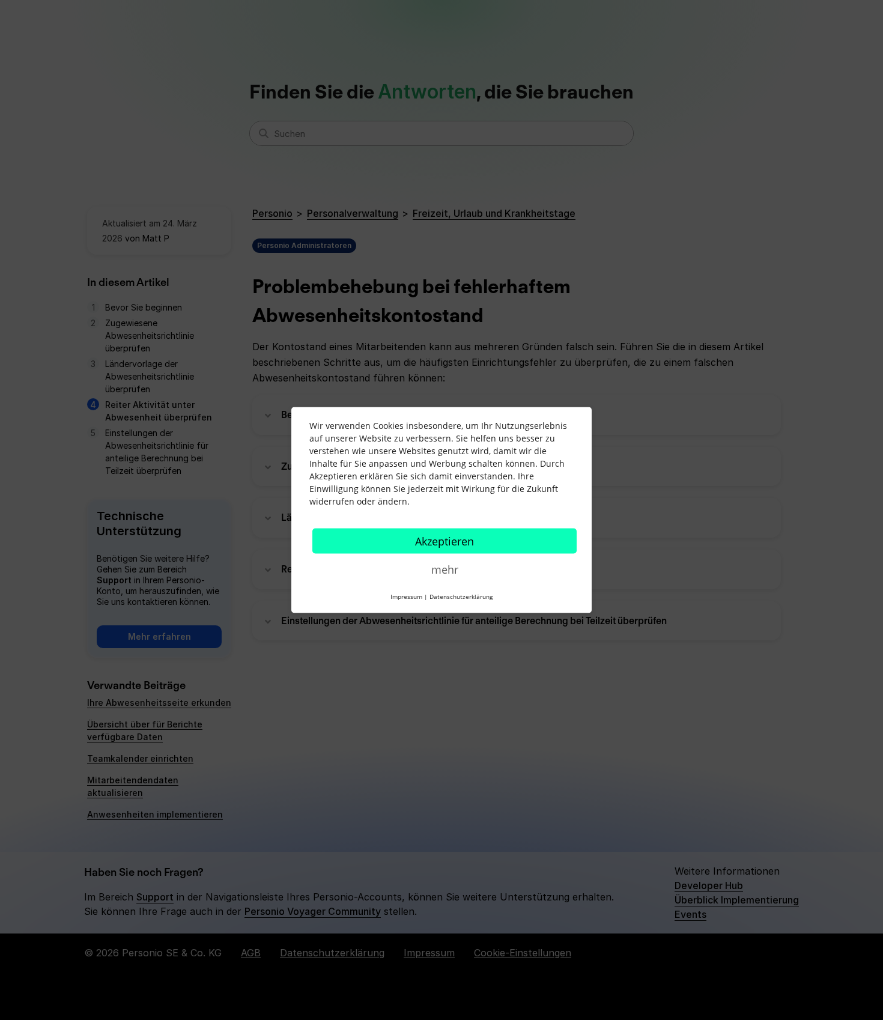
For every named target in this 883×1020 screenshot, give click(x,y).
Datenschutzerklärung (461, 596)
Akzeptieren (444, 541)
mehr (444, 569)
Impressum (406, 596)
